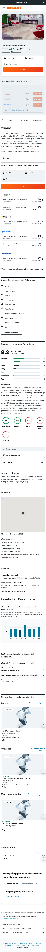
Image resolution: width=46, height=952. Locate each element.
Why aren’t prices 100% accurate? (16, 932)
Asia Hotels (23, 943)
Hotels (16, 943)
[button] (43, 2)
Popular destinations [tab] (29, 884)
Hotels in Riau (9, 945)
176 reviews (25, 49)
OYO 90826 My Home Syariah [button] (12, 824)
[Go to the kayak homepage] (14, 8)
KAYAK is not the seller (11, 925)
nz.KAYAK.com (7, 943)
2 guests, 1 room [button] (10, 64)
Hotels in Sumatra (21, 945)
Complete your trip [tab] (11, 884)
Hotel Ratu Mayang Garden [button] (11, 731)
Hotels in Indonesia (35, 943)
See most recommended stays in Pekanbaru (36, 795)
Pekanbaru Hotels (33, 945)
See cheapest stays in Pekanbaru (37, 750)
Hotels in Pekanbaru (12, 896)
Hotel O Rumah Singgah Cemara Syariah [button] (16, 778)
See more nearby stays (37, 703)
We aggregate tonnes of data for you (17, 928)
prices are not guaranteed (10, 918)
